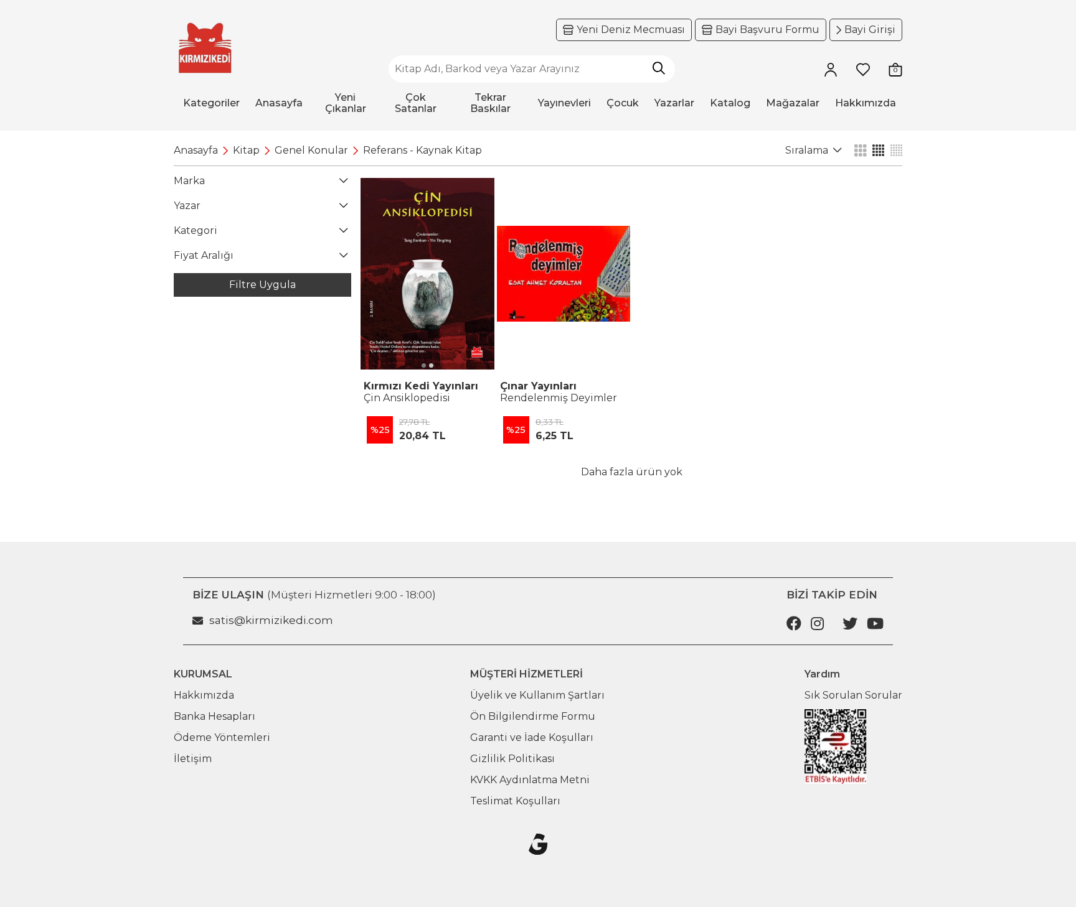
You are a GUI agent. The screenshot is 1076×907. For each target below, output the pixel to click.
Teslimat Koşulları (515, 801)
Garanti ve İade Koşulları (531, 737)
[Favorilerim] (863, 69)
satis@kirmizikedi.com (271, 620)
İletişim (193, 759)
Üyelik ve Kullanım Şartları (537, 695)
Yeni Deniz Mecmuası (631, 29)
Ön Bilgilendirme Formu (532, 716)
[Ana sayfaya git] (205, 48)
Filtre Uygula (262, 285)
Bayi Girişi (869, 29)
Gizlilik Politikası (512, 759)
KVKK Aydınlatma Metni (530, 780)
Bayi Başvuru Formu (767, 29)
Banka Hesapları (214, 716)
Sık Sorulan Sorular (853, 695)
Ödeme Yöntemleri (222, 737)
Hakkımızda (204, 695)
